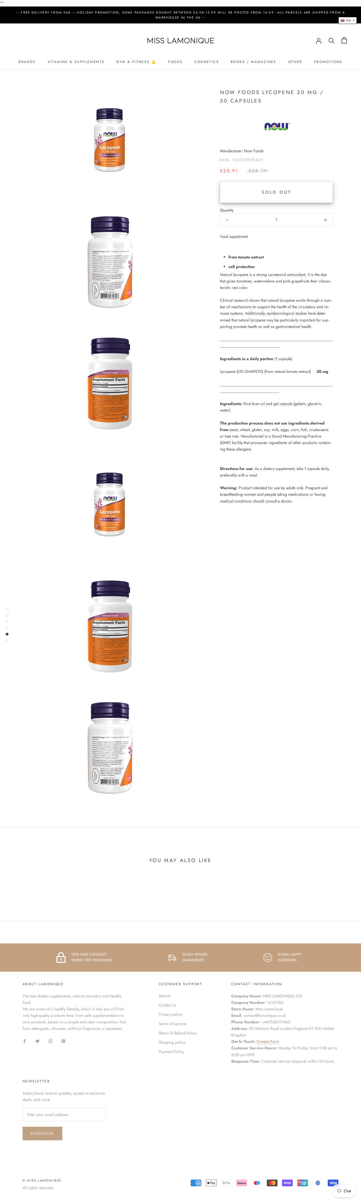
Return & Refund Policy (178, 1033)
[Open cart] (344, 40)
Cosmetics (206, 61)
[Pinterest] (63, 1040)
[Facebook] (25, 1040)
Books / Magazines (253, 61)
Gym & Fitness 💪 (136, 61)
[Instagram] (50, 1040)
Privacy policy (170, 1014)
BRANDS (27, 61)
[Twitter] (37, 1040)
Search (164, 995)
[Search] (331, 40)
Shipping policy (172, 1042)
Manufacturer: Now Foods (242, 151)
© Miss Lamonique (42, 1180)
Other (295, 61)
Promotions (328, 61)
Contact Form (268, 1041)
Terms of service (172, 1023)
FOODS (175, 61)
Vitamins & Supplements (76, 61)
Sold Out (276, 192)
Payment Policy (171, 1051)
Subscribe (42, 1133)
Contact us (167, 1005)
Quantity (227, 210)
